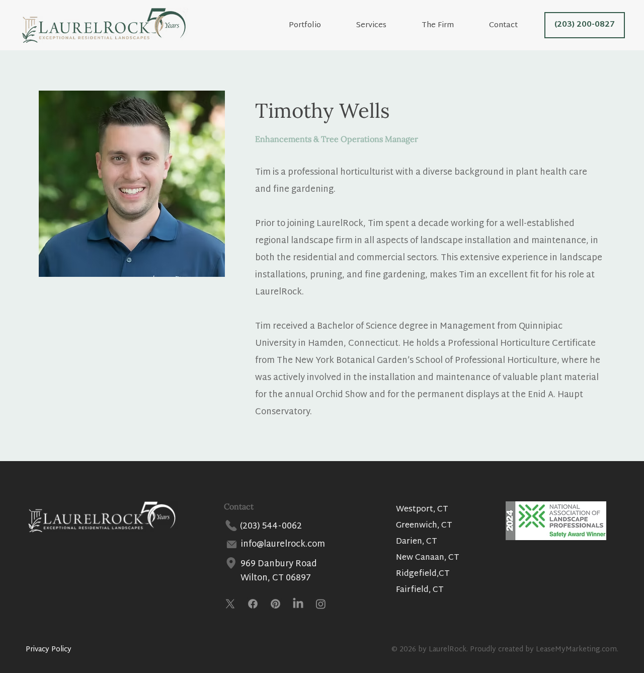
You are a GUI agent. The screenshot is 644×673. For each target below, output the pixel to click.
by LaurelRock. (443, 649)
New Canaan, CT (427, 558)
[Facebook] (253, 603)
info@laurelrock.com (283, 544)
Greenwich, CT (424, 525)
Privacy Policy (48, 649)
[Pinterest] (275, 603)
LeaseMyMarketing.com (576, 649)
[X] (230, 603)
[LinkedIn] (298, 603)
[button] (448, 25)
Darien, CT (416, 542)
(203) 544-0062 (271, 526)
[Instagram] (320, 603)
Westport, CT (422, 509)
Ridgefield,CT (423, 574)
